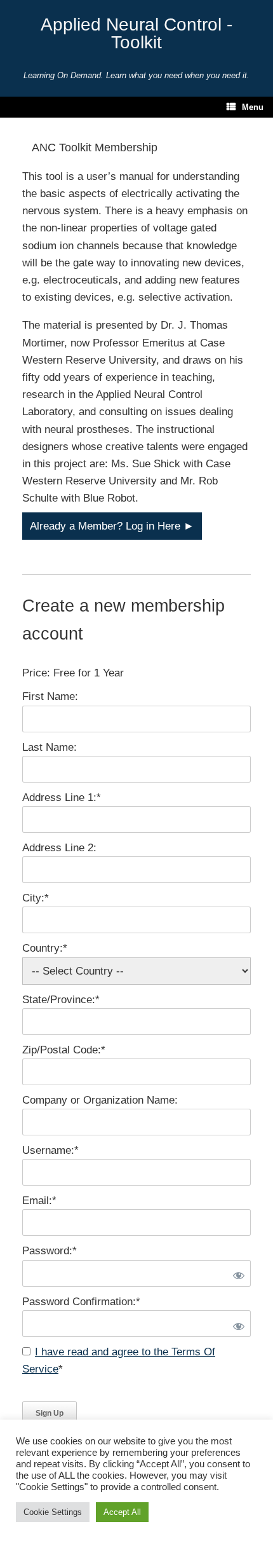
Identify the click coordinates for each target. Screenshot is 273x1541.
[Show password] (236, 1273)
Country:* (44, 948)
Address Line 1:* (61, 797)
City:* (35, 898)
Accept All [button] (122, 1512)
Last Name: (49, 747)
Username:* (50, 1150)
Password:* (49, 1251)
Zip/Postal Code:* (63, 1050)
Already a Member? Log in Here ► (112, 526)
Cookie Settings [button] (52, 1512)
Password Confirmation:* (81, 1302)
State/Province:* (61, 1000)
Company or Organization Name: (100, 1100)
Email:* (39, 1201)
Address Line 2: (59, 848)
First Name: (50, 696)
